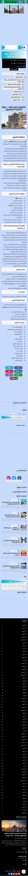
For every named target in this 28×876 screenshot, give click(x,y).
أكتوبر (13, 634)
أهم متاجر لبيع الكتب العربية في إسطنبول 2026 (11, 541)
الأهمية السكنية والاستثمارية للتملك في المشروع (14, 88)
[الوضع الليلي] (24, 872)
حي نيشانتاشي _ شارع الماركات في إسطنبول (12, 528)
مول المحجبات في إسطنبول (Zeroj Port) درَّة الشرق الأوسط (11, 503)
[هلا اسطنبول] (14, 9)
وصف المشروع (17, 92)
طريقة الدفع (15, 94)
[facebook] (17, 2)
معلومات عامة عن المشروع (14, 84)
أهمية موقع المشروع (16, 97)
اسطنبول (15, 201)
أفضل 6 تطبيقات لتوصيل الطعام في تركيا (11, 554)
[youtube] (14, 874)
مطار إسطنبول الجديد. (16, 312)
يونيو (13, 646)
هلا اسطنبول (8, 871)
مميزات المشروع (17, 100)
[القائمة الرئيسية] (4, 47)
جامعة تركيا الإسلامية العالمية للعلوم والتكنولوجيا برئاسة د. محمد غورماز (15, 834)
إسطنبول (14, 144)
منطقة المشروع (19, 77)
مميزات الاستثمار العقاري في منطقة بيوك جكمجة (14, 81)
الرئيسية (21, 47)
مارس (13, 654)
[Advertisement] (14, 29)
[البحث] (3, 2)
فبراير (13, 625)
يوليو (13, 643)
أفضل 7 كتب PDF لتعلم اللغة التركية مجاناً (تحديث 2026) (12, 516)
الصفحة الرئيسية (20, 63)
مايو (13, 649)
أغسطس (13, 640)
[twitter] (20, 2)
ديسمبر (13, 628)
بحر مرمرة (17, 314)
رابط (23, 860)
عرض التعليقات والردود (7, 417)
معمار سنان (12, 249)
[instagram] (22, 2)
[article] (14, 387)
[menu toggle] (25, 2)
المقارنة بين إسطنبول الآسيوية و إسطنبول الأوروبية (11, 567)
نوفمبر (13, 631)
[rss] (19, 874)
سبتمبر (13, 637)
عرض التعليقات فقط (19, 417)
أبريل (13, 652)
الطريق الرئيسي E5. (17, 316)
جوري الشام (23, 838)
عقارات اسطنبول (20, 66)
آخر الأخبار (12, 63)
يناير (13, 660)
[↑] (14, 869)
